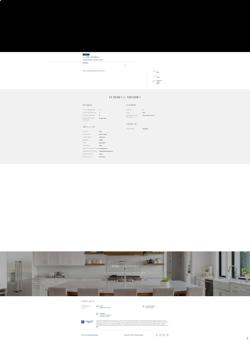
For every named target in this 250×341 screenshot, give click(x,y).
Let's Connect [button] (125, 281)
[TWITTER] (167, 335)
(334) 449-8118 (150, 307)
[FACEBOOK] (156, 335)
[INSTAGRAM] (160, 335)
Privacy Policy (139, 335)
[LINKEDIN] (163, 335)
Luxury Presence (93, 335)
